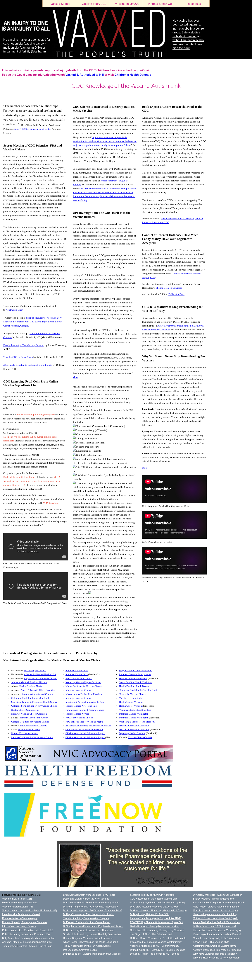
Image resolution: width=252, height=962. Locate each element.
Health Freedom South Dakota (134, 686)
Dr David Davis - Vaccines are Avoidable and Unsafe (158, 938)
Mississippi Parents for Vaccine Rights (84, 702)
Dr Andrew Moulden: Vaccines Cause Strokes (154, 906)
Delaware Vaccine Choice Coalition (29, 713)
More (75, 377)
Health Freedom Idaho (29, 729)
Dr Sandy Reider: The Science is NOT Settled (154, 953)
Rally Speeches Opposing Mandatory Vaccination (28, 938)
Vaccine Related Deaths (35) (17, 906)
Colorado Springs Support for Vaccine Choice (34, 705)
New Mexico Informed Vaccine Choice (84, 709)
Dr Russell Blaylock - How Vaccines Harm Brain (88, 930)
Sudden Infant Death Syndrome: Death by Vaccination (92, 934)
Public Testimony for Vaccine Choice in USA (26, 934)
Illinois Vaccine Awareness (24, 733)
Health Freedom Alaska (30, 686)
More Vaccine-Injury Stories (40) (19, 902)
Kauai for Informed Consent (33, 725)
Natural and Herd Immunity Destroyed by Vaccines (157, 930)
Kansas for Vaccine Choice (78, 678)
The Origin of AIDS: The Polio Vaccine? (151, 934)
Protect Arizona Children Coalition (37, 690)
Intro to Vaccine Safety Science (19, 926)
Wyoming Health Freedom (132, 733)
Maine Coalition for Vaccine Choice (83, 686)
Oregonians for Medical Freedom (135, 670)
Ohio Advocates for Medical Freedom (84, 729)
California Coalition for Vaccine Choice (31, 698)
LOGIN (3, 95)
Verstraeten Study (14, 309)
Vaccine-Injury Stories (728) (17, 898)
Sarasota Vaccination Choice (34, 717)
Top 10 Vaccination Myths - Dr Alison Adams (87, 945)
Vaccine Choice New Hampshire (81, 705)
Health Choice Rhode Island (133, 678)
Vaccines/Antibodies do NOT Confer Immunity (154, 945)
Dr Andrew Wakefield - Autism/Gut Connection (217, 894)
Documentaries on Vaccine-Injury (19, 918)
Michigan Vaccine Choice (78, 698)
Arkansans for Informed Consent (37, 694)
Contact (23, 946)
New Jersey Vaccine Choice (79, 717)
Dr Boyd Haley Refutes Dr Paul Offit (149, 914)
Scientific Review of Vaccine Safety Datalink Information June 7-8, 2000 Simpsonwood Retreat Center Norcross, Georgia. (32, 321)
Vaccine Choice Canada (140, 737)
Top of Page (45, 946)
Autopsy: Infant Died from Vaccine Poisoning (217, 950)
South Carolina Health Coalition (135, 682)
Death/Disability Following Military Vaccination (154, 926)
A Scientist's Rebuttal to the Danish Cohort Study (27, 364)
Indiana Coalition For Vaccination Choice (32, 737)
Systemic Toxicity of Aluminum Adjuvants (152, 894)
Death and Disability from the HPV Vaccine (86, 898)
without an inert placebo (188, 40)
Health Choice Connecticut (25, 709)
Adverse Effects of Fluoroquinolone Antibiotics (27, 942)
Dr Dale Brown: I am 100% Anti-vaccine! (214, 926)
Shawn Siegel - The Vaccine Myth (211, 942)
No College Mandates (35, 670)
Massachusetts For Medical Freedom (83, 694)
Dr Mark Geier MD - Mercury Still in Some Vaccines (157, 950)
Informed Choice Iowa (76, 670)
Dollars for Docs (176, 294)
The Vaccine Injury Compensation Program (86, 918)
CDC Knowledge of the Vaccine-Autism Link (153, 898)
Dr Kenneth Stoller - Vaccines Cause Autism (86, 922)
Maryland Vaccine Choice (78, 690)
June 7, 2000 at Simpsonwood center (32, 129)
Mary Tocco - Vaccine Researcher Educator (216, 906)
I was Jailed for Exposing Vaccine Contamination (156, 942)
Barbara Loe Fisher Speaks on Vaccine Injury (217, 930)
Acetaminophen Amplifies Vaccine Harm (214, 945)
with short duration (184, 36)
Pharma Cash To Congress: (169, 287)
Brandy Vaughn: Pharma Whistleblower (213, 898)
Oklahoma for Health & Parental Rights (85, 733)
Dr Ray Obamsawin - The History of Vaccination (88, 914)
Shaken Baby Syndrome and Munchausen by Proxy (157, 902)
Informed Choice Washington (134, 713)
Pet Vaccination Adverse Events (80, 950)
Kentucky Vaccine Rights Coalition (83, 682)
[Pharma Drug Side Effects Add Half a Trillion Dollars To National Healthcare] (125, 886)
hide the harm (181, 48)
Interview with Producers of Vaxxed (21, 914)
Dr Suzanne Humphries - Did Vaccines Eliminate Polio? (92, 910)
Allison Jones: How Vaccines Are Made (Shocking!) (90, 942)
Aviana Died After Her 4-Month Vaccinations (216, 922)
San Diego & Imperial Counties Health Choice (34, 702)
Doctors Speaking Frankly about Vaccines (24, 922)
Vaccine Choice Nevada (77, 713)
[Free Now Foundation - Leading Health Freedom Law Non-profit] (95, 835)
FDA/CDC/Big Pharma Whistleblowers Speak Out (156, 922)
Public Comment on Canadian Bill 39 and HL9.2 (27, 930)
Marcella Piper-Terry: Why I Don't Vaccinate (216, 938)
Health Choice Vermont (131, 702)
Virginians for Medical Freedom (135, 709)
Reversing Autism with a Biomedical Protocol (217, 934)
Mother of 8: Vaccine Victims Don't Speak (215, 918)
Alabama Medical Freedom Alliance (29, 682)
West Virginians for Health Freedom (137, 721)
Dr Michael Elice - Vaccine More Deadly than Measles (92, 953)
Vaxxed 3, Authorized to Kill (84, 74)
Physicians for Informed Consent (40, 678)
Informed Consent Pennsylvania (135, 674)
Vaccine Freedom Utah (130, 698)
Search (33, 946)
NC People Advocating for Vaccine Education (88, 725)
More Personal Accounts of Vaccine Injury (215, 910)
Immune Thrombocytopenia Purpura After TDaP (155, 918)
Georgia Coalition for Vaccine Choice (30, 721)
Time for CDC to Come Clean (18, 357)
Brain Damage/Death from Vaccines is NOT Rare (89, 894)
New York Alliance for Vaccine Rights (84, 721)
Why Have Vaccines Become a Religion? (215, 953)
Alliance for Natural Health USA (40, 674)
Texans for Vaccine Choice (132, 694)
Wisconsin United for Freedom (134, 725)
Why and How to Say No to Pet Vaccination (216, 957)
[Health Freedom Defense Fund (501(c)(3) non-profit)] (88, 788)
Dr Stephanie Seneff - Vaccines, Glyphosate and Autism (93, 926)
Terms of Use (9, 946)
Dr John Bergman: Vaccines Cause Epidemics (88, 938)
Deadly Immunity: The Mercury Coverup (23, 345)
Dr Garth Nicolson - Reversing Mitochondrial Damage (158, 910)
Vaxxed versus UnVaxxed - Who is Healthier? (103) (29, 910)
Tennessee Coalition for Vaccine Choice (139, 690)
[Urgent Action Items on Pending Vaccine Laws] (88, 761)
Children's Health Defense (133, 74)
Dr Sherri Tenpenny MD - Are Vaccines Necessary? (90, 906)
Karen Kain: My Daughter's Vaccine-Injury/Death (218, 902)
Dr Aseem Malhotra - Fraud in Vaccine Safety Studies (91, 902)
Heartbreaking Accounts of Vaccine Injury (215, 914)
